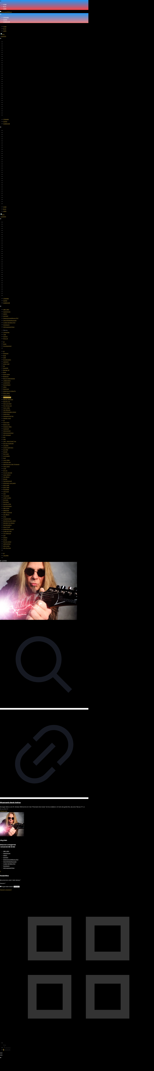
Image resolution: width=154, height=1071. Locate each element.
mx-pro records (7, 473)
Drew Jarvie (6, 393)
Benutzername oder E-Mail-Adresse (10, 880)
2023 (4, 358)
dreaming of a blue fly (9, 391)
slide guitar (6, 508)
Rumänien (6, 502)
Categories (6, 332)
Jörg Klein (6, 445)
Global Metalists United (9, 412)
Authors (5, 336)
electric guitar (7, 397)
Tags (4, 334)
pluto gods (6, 485)
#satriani (5, 353)
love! (4, 458)
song (4, 517)
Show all (5, 339)
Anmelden (16, 886)
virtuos (5, 540)
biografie (5, 368)
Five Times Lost (7, 406)
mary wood (6, 466)
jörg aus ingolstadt (8, 443)
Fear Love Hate (7, 404)
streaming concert (8, 529)
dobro (4, 387)
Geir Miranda (6, 410)
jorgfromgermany (8, 447)
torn (4, 535)
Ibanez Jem (6, 424)
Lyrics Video (6, 460)
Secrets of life (7, 504)
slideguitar (6, 510)
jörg (4, 437)
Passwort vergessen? (6, 890)
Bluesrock (6, 376)
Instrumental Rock (8, 433)
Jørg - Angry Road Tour (9, 441)
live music (6, 454)
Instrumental (6, 431)
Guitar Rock (6, 414)
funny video (6, 408)
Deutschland (6, 385)
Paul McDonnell (7, 481)
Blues (4, 372)
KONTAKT (5, 857)
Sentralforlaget (7, 506)
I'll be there (6, 422)
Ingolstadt (6, 429)
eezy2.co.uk (6, 395)
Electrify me (6, 401)
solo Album (6, 514)
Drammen (6, 389)
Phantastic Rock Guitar (10, 802)
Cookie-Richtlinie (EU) (9, 864)
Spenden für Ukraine (9, 523)
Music (4, 344)
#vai (4, 355)
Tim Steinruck (7, 533)
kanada (5, 452)
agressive (6, 362)
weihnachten (7, 544)
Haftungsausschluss (8, 868)
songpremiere (7, 519)
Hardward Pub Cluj (8, 416)
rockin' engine (7, 498)
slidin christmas (7, 512)
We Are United (7, 542)
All (3, 342)
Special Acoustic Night (9, 521)
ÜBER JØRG (6, 851)
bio (4, 366)
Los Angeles (6, 456)
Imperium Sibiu (7, 427)
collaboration (7, 381)
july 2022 (5, 450)
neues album (7, 475)
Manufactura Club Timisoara (11, 464)
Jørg (4, 439)
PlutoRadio (6, 489)
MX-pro (5, 471)
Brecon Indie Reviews (9, 378)
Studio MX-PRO (7, 531)
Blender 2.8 (6, 370)
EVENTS (5, 855)
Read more (4, 811)
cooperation (6, 383)
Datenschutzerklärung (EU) (10, 860)
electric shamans (8, 399)
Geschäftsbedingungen (10, 862)
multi (4, 468)
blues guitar (6, 374)
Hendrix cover (7, 418)
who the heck (7, 548)
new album (6, 477)
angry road (6, 364)
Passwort (3, 883)
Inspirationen (6, 853)
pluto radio (6, 487)
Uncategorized (7, 346)
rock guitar (6, 496)
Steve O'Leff (6, 527)
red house (6, 491)
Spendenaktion (7, 525)
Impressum (6, 866)
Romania (5, 500)
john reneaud (7, 435)
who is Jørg (6, 546)
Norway (5, 479)
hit (4, 420)
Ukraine (5, 537)
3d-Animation (7, 360)
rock (4, 494)
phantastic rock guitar (9, 483)
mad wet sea (7, 462)
